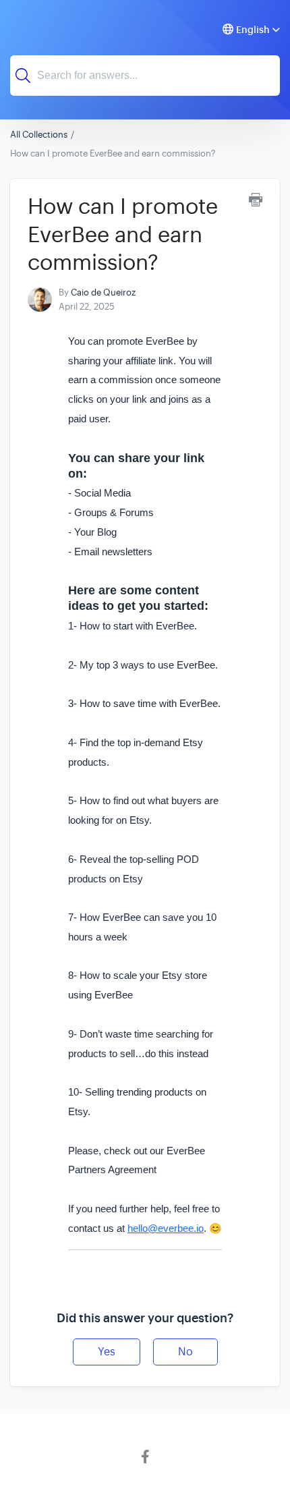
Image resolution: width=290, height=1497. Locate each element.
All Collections (38, 134)
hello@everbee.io (165, 1228)
